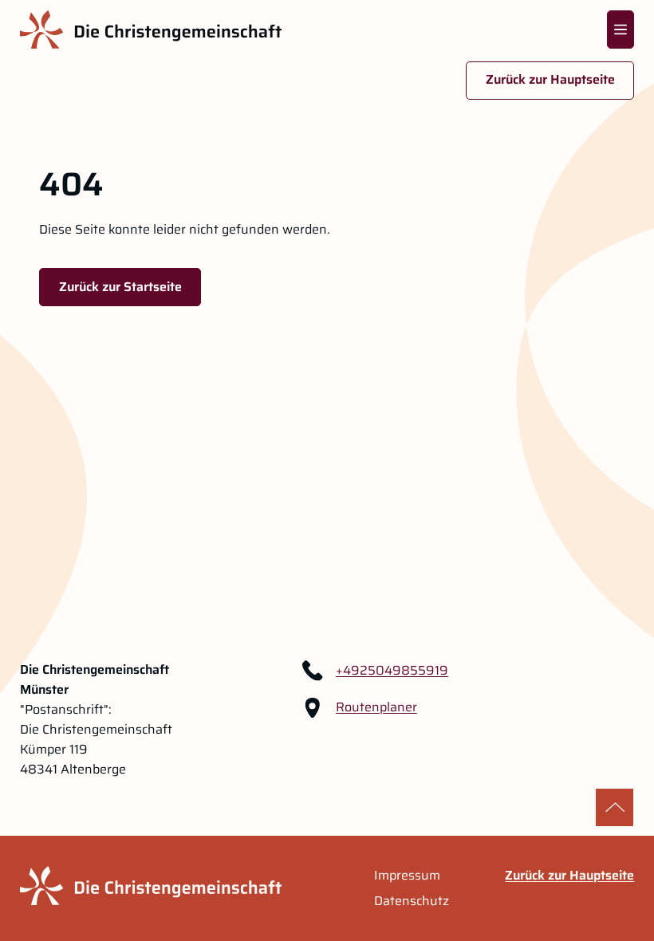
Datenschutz (411, 901)
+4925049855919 (392, 670)
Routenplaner (376, 707)
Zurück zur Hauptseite (550, 79)
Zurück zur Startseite (120, 287)
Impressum (407, 875)
